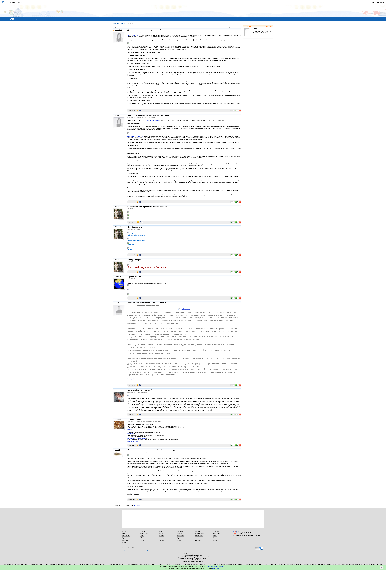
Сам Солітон (118, 390)
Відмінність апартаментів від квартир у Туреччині (148, 115)
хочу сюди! (269, 26)
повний (239, 27)
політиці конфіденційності (216, 566)
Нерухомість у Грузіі (133, 35)
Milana (255, 28)
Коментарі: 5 (131, 254)
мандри (166, 452)
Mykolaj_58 (118, 206)
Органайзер (125, 540)
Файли (142, 540)
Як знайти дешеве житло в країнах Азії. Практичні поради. (151, 450)
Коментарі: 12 (131, 222)
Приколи (161, 535)
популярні (126, 27)
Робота (142, 531)
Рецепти (161, 540)
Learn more (215, 568)
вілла (138, 117)
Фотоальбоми (199, 535)
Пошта (124, 531)
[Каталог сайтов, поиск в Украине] (259, 548)
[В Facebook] (140, 110)
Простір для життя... (135, 227)
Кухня (130, 429)
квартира (146, 32)
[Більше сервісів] (141, 110)
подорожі (171, 452)
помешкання (149, 421)
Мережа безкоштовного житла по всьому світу (146, 303)
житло (142, 32)
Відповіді (198, 540)
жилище (139, 208)
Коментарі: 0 (131, 110)
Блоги (215, 535)
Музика (179, 540)
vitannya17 (118, 419)
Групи (215, 540)
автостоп (153, 452)
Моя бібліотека (133, 441)
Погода (161, 533)
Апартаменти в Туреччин (135, 136)
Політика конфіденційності (144, 550)
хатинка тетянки (157, 421)
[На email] (137, 110)
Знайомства (249, 26)
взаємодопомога (141, 305)
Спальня (131, 433)
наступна (137, 505)
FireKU (117, 303)
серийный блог (144, 392)
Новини (197, 538)
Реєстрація (380, 2)
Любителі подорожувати (143, 452)
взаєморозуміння (150, 305)
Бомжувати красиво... (136, 260)
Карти (178, 538)
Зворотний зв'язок (127, 550)
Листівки (161, 538)
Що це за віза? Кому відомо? (139, 390)
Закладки (216, 531)
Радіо (124, 542)
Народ (142, 535)
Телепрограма (199, 533)
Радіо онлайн (244, 532)
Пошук (161, 531)
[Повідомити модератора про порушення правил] (240, 110)
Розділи (19, 2)
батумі (138, 32)
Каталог (197, 531)
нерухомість (153, 32)
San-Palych (118, 276)
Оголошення (144, 533)
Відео (124, 538)
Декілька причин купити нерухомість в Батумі (146, 30)
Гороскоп (179, 533)
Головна (12, 2)
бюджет (158, 452)
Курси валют (217, 533)
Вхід (373, 2)
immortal (117, 450)
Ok (381, 567)
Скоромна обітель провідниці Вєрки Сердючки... (147, 207)
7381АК (130, 379)
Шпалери (143, 538)
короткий (233, 27)
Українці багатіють (135, 277)
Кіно (214, 538)
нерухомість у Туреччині (153, 120)
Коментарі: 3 (131, 499)
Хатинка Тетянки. (134, 419)
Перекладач (126, 535)
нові (121, 27)
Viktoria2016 (118, 30)
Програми (180, 531)
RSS (123, 533)
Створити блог (38, 19)
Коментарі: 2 (131, 414)
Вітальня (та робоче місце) (137, 438)
